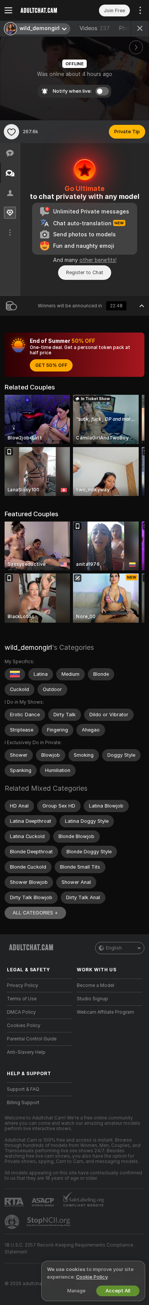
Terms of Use (22, 998)
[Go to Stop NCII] (49, 1221)
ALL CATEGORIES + (35, 913)
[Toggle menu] (8, 10)
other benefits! (98, 260)
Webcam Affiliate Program (105, 1012)
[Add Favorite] (11, 131)
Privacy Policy (22, 985)
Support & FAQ (23, 1089)
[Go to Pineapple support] (13, 1222)
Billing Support (23, 1102)
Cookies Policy (23, 1025)
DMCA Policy (21, 1012)
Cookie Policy (91, 1277)
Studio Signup (92, 998)
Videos (94, 28)
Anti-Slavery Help (26, 1052)
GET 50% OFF (51, 365)
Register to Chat (84, 272)
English (114, 948)
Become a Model (95, 985)
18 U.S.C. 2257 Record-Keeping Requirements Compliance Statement (69, 1248)
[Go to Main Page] (45, 10)
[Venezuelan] (15, 674)
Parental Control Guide (32, 1039)
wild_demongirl (28, 647)
